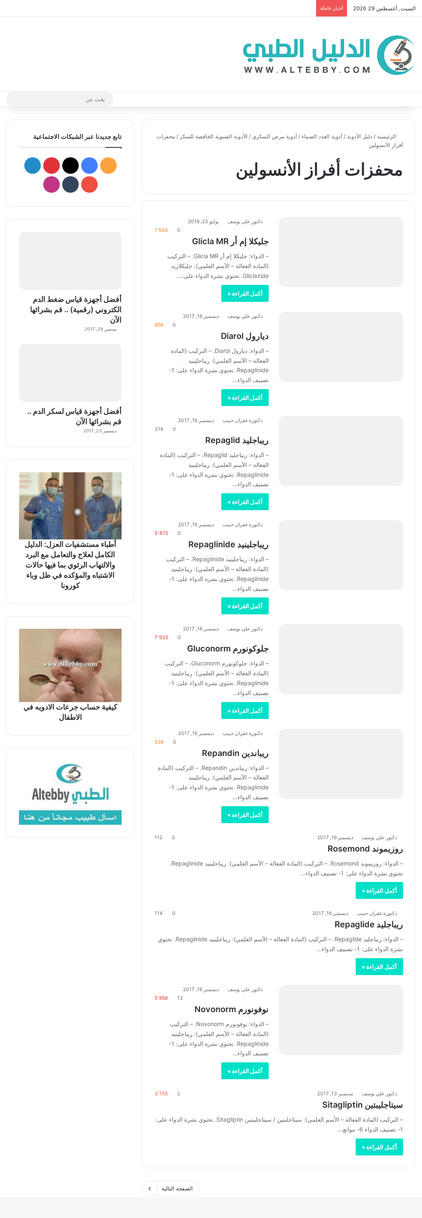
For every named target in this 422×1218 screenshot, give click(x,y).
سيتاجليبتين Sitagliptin (362, 1105)
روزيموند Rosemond (365, 849)
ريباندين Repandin (235, 753)
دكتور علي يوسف (245, 221)
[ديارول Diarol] (341, 347)
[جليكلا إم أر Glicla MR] (341, 252)
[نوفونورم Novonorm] (341, 1020)
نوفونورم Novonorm (232, 1009)
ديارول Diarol (245, 336)
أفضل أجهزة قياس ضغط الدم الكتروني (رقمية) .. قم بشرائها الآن (76, 309)
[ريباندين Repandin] (341, 764)
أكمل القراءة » (245, 293)
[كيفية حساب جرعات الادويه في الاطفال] (70, 665)
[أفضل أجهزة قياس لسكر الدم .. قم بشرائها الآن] (70, 373)
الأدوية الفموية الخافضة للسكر (214, 136)
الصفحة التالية (177, 1188)
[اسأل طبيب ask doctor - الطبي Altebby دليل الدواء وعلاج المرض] (70, 793)
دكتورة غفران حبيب (243, 420)
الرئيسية (387, 136)
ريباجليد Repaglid (237, 440)
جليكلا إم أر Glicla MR (230, 241)
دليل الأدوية (360, 136)
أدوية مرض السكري (274, 136)
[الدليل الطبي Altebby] (326, 54)
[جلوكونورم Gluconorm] (341, 659)
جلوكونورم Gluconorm (228, 648)
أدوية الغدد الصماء (322, 136)
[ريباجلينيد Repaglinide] (341, 555)
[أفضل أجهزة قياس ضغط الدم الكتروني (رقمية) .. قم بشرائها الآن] (70, 261)
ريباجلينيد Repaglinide (228, 544)
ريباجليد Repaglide (369, 924)
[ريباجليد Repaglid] (341, 451)
